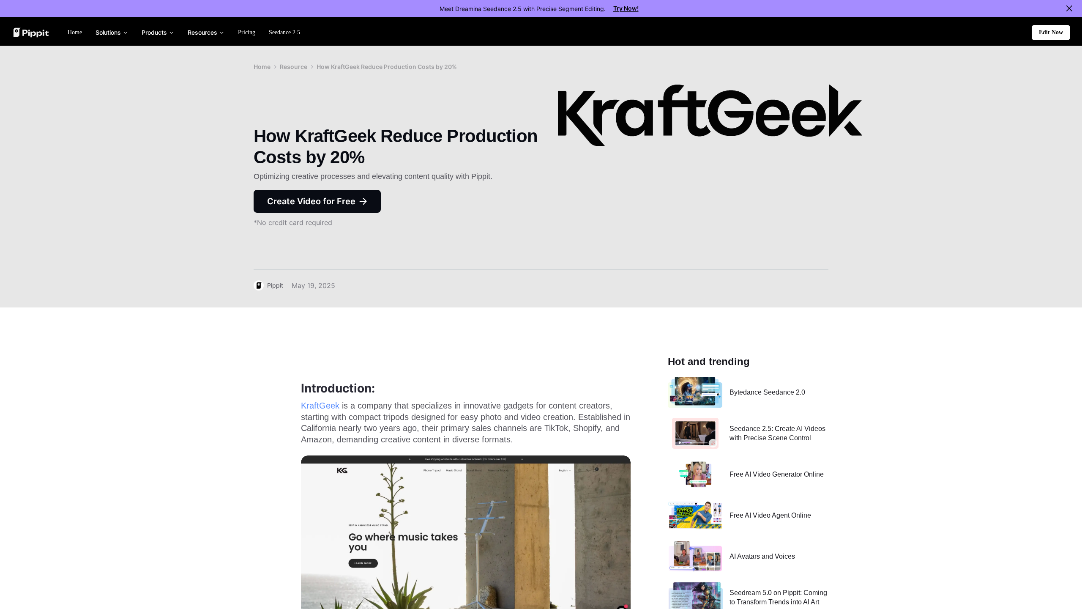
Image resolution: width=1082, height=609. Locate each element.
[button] (1051, 32)
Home (262, 66)
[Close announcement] (1069, 8)
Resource (293, 66)
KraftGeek (320, 405)
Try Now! (626, 8)
